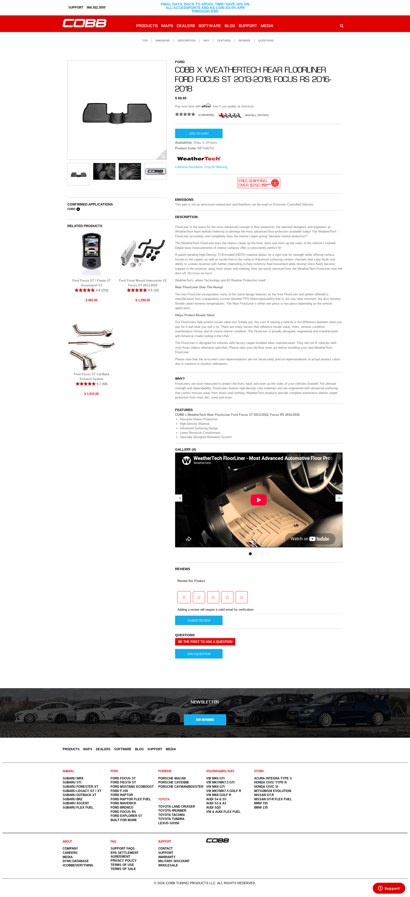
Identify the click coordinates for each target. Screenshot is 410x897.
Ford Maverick (123, 803)
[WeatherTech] (199, 160)
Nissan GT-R (264, 795)
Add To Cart (199, 133)
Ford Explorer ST (126, 816)
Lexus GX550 (168, 823)
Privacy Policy (124, 860)
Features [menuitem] (224, 40)
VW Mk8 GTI (215, 786)
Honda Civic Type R (270, 782)
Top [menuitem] (145, 40)
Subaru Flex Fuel (78, 807)
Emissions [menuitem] (163, 40)
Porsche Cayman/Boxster (180, 786)
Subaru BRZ (73, 799)
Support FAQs (123, 848)
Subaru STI (72, 782)
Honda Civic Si (266, 786)
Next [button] (339, 498)
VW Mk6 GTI (215, 778)
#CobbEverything (78, 865)
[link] (196, 114)
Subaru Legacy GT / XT (82, 791)
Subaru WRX (73, 778)
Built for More (124, 820)
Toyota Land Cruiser (176, 806)
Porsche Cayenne (173, 782)
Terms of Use (122, 865)
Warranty (167, 857)
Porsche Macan (172, 778)
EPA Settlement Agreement (125, 854)
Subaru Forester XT (80, 786)
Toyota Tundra (171, 819)
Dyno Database (76, 861)
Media (267, 26)
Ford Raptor (122, 795)
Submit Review (199, 620)
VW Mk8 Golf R (218, 795)
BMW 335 (261, 803)
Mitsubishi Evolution (272, 791)
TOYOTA (163, 799)
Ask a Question (198, 654)
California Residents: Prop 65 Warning (201, 167)
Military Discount (174, 861)
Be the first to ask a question (205, 642)
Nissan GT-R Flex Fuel (273, 799)
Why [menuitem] (206, 40)
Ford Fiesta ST (123, 782)
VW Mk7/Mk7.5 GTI (220, 782)
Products (147, 26)
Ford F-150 (119, 791)
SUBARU (68, 771)
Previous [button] (178, 498)
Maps (167, 26)
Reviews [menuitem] (244, 40)
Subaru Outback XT (79, 795)
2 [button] (256, 553)
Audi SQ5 (213, 807)
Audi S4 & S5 (216, 799)
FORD (114, 771)
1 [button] (250, 553)
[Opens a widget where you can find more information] (389, 889)
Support (248, 26)
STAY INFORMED (205, 720)
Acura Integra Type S (273, 778)
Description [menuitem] (187, 40)
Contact (165, 848)
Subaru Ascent (76, 803)
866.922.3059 (96, 7)
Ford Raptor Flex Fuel (131, 799)
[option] (117, 110)
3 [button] (261, 553)
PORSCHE (165, 771)
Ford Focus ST (123, 778)
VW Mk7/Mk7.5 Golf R (223, 791)
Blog (230, 26)
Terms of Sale (123, 869)
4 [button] (267, 553)
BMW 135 (261, 807)
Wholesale (168, 865)
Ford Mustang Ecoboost (132, 786)
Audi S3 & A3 (216, 803)
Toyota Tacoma (171, 815)
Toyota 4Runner (172, 810)
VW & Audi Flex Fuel (223, 812)
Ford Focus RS (123, 812)
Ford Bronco (122, 807)
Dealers (186, 26)
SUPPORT (75, 7)
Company (70, 848)
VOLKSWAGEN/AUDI (220, 771)
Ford (71, 209)
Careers (70, 853)
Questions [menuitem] (266, 40)
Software (210, 26)
